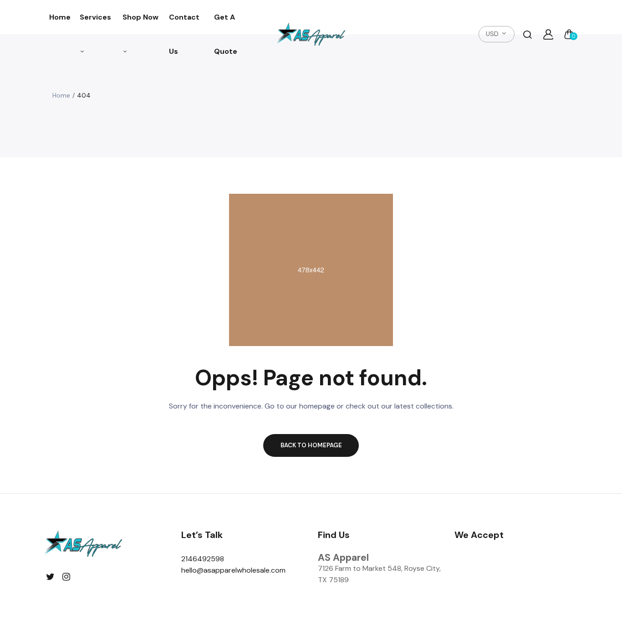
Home (60, 17)
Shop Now (140, 17)
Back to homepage (311, 445)
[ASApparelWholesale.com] (311, 34)
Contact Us (184, 34)
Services (95, 17)
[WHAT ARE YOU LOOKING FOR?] (527, 34)
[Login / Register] (548, 34)
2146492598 (202, 559)
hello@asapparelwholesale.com (233, 570)
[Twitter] (50, 577)
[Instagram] (66, 577)
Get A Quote (225, 34)
